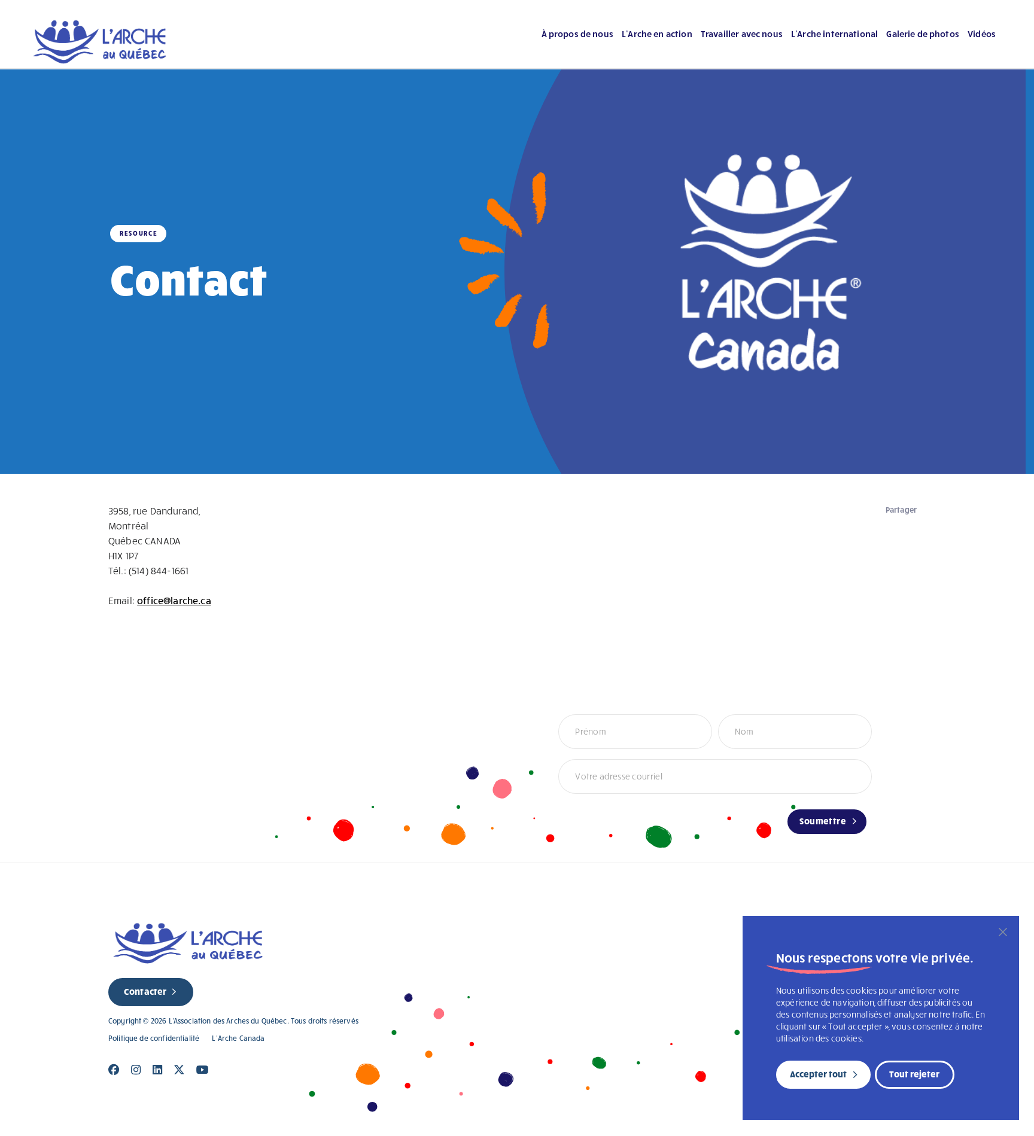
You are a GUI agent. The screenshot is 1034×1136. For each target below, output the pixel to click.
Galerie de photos (922, 33)
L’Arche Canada (238, 1038)
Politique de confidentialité (153, 1038)
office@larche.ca (174, 600)
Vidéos (982, 33)
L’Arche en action (657, 33)
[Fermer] (1003, 932)
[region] (881, 1018)
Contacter (145, 991)
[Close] (114, 1070)
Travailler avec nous (742, 33)
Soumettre (822, 820)
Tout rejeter (914, 1073)
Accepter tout (818, 1073)
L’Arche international (834, 33)
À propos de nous (577, 33)
